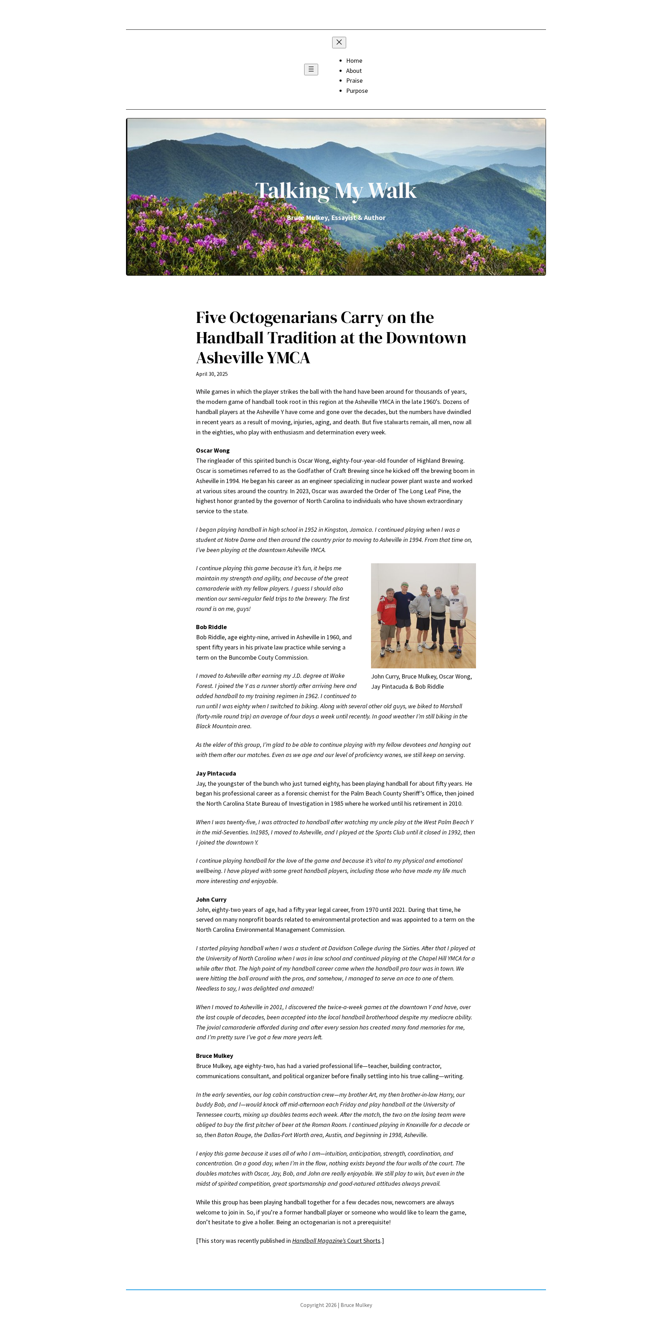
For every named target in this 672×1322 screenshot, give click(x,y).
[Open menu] (311, 69)
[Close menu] (339, 42)
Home (354, 60)
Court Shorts (336, 1241)
